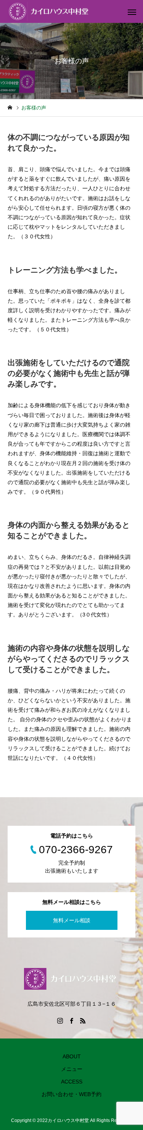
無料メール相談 (71, 920)
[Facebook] (72, 1020)
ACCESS (71, 1082)
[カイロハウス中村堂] (49, 11)
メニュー (71, 1069)
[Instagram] (60, 1020)
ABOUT (72, 1056)
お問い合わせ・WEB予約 (71, 1094)
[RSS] (83, 1020)
